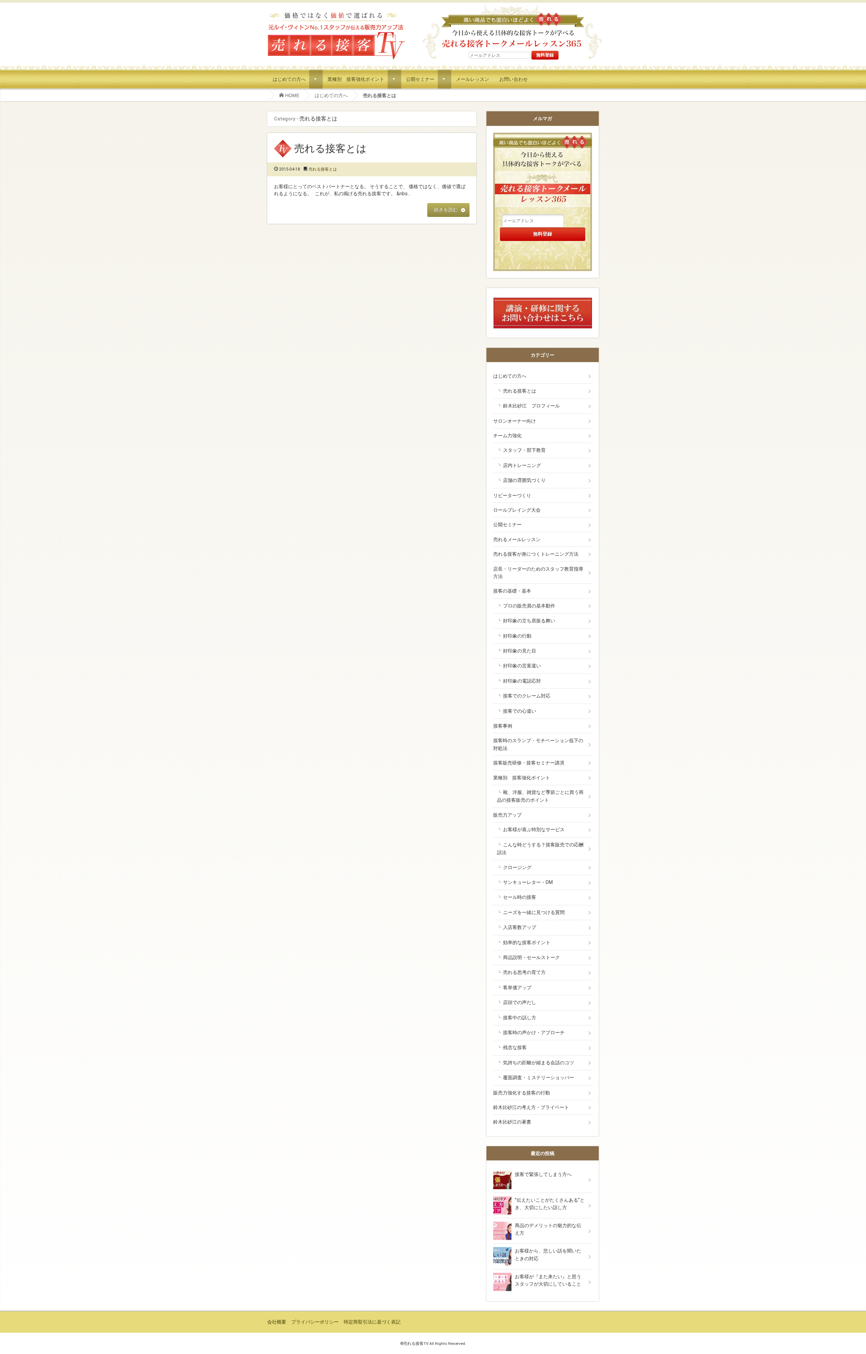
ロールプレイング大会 (517, 510)
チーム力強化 (507, 435)
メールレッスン (472, 79)
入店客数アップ (519, 927)
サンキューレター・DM (528, 882)
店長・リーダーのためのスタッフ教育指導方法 (538, 572)
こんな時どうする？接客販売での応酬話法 (540, 848)
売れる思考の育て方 (524, 972)
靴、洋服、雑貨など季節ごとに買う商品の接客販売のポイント (540, 796)
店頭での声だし (519, 1002)
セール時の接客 (519, 897)
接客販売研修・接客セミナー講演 (528, 762)
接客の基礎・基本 (512, 591)
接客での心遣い (519, 711)
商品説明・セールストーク (531, 957)
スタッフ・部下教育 (524, 450)
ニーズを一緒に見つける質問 (534, 912)
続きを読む (446, 210)
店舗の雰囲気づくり (524, 480)
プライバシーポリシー (315, 1322)
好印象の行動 (517, 636)
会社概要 (276, 1322)
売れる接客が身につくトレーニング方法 (535, 554)
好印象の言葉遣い (522, 665)
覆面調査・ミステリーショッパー (538, 1077)
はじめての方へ (289, 79)
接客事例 (502, 726)
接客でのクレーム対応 (526, 695)
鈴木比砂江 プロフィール (531, 405)
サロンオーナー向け (514, 421)
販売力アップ (507, 815)
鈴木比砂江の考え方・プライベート (531, 1107)
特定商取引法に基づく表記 (372, 1322)
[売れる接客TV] (336, 13)
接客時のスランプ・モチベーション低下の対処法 (538, 744)
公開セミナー (420, 79)
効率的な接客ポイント (526, 942)
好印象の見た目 (519, 650)
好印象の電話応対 (522, 681)
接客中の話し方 (519, 1017)
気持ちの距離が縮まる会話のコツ (538, 1062)
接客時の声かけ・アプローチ (534, 1032)
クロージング (517, 867)
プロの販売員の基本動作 (529, 605)
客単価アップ (517, 987)
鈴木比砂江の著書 (512, 1122)
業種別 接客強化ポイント (355, 79)
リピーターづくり (512, 495)
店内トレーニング (522, 465)
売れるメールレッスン (517, 539)
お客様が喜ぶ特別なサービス (534, 829)
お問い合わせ (513, 79)
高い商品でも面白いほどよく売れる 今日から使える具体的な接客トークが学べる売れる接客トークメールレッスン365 (512, 27)
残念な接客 (515, 1047)
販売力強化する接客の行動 (521, 1092)
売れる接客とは (330, 148)
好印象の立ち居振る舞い (529, 620)
